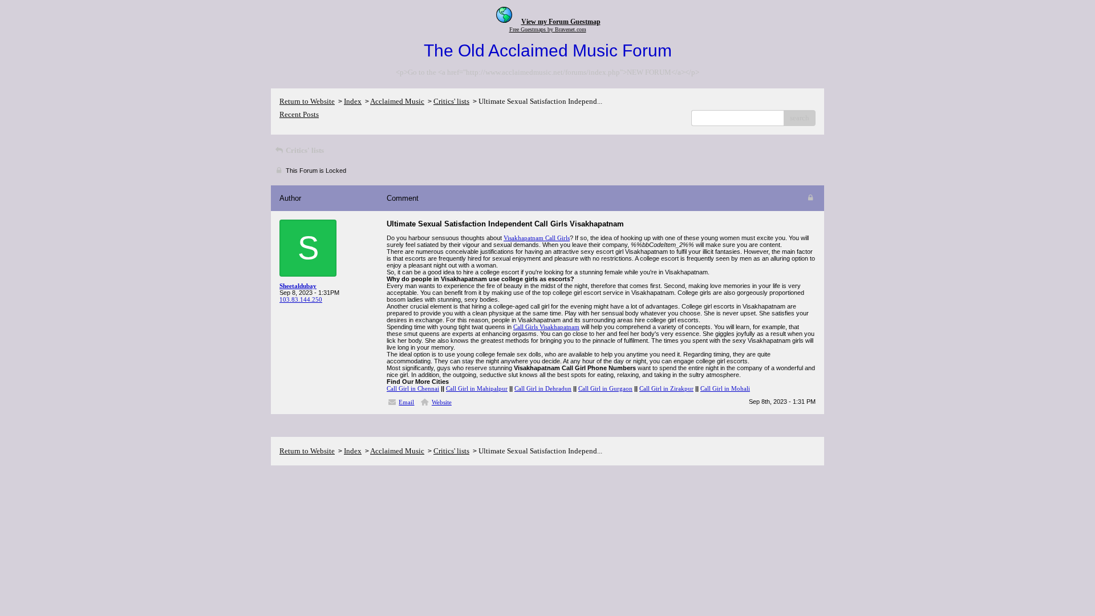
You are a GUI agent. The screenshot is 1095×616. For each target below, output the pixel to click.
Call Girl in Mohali (725, 388)
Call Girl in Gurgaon (605, 388)
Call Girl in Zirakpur (666, 388)
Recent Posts (299, 114)
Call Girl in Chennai (413, 388)
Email (406, 402)
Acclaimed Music (397, 101)
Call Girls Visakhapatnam (546, 326)
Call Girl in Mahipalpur (477, 388)
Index (353, 101)
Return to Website (307, 101)
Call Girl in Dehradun (542, 388)
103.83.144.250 (300, 299)
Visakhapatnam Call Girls (537, 237)
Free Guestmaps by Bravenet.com (547, 29)
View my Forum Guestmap (561, 22)
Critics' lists (451, 101)
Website (442, 402)
